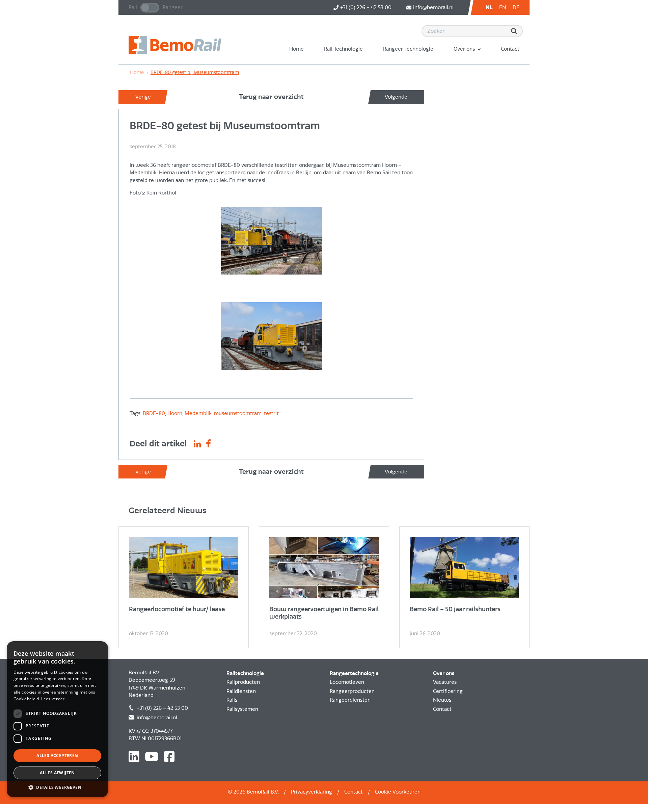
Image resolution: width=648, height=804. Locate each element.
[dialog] (57, 719)
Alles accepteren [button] (57, 755)
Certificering (448, 691)
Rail (133, 7)
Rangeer (173, 7)
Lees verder (52, 699)
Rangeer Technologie (408, 49)
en (502, 7)
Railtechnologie (245, 673)
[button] (57, 787)
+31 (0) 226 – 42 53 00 (162, 708)
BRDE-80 (154, 413)
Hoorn (174, 413)
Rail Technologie (343, 49)
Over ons (464, 49)
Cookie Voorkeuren (398, 792)
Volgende (396, 97)
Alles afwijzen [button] (57, 773)
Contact (510, 49)
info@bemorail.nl (157, 718)
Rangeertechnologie (354, 673)
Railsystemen (242, 709)
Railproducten (243, 682)
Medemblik (198, 413)
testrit (271, 413)
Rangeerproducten (352, 691)
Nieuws (442, 700)
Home (296, 49)
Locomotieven (347, 682)
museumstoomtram (238, 413)
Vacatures (445, 682)
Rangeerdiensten (350, 700)
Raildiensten (241, 691)
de (516, 7)
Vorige (143, 97)
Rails (231, 700)
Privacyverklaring (311, 792)
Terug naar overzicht (271, 97)
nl (489, 7)
